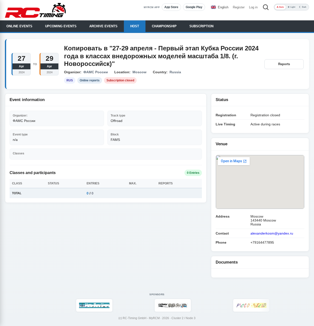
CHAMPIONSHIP (164, 26)
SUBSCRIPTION (201, 26)
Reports (284, 64)
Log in (253, 7)
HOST (134, 26)
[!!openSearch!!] (265, 7)
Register (239, 7)
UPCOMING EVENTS (61, 26)
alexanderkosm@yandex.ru (271, 233)
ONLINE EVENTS (19, 26)
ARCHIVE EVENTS (103, 26)
